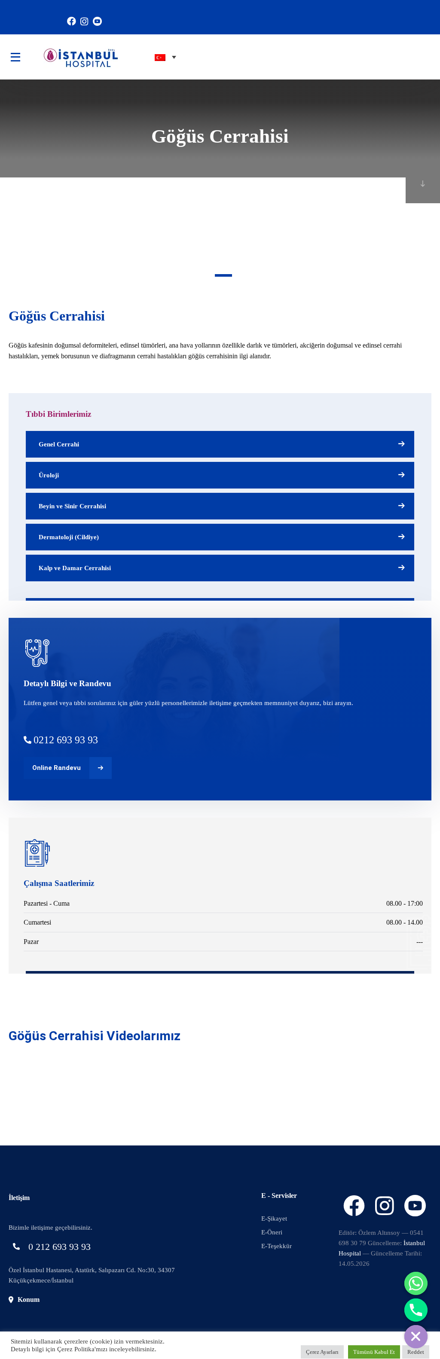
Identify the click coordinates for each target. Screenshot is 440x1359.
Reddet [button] (415, 1352)
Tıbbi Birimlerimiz (58, 413)
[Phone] (416, 1310)
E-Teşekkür (276, 1246)
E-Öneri (271, 1232)
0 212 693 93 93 (59, 1246)
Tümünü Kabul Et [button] (374, 1352)
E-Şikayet (274, 1218)
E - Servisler (279, 1195)
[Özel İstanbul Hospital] (67, 56)
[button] (223, 275)
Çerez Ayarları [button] (322, 1352)
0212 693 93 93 (66, 739)
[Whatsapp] (416, 1283)
